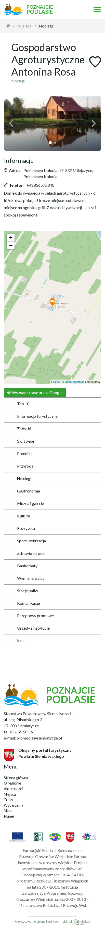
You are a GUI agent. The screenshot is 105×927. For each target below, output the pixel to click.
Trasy (8, 800)
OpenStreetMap (74, 382)
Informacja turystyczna (37, 416)
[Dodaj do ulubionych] (95, 62)
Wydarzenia (13, 805)
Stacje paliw (27, 590)
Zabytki (24, 428)
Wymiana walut (30, 578)
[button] (11, 123)
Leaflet (55, 382)
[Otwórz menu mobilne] (97, 9)
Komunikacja (28, 603)
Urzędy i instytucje (33, 628)
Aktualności (13, 789)
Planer (9, 816)
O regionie (12, 783)
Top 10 (23, 403)
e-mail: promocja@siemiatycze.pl (33, 737)
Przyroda (25, 466)
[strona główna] (8, 26)
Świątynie (25, 441)
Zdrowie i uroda (31, 553)
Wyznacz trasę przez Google (36, 392)
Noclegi (46, 25)
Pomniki (24, 453)
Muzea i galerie (30, 503)
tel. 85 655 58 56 (18, 731)
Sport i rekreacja (31, 540)
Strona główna (16, 778)
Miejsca (24, 25)
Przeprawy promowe (35, 615)
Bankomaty (27, 565)
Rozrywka (26, 528)
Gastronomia (28, 490)
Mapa (8, 810)
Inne (20, 640)
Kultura (23, 515)
